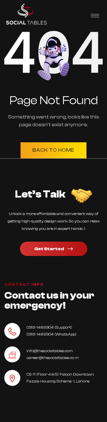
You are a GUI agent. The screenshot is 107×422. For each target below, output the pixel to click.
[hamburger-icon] (94, 15)
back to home (53, 150)
